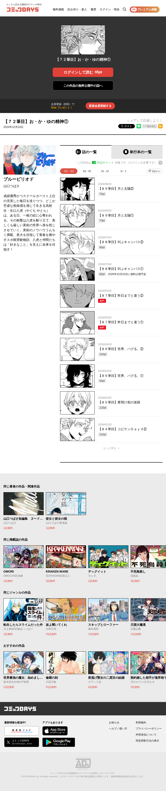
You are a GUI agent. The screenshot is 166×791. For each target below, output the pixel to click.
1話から (156, 171)
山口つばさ (11, 186)
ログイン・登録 (109, 9)
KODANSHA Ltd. (31, 776)
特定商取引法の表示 (147, 740)
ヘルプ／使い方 (118, 728)
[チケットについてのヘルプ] (160, 163)
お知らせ (114, 722)
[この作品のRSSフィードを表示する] (160, 126)
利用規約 (141, 722)
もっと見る (109, 448)
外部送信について (146, 734)
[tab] (85, 152)
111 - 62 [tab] (87, 171)
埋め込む (151, 126)
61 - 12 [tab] (105, 171)
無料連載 (58, 9)
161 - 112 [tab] (69, 171)
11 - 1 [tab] (123, 171)
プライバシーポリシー (149, 728)
